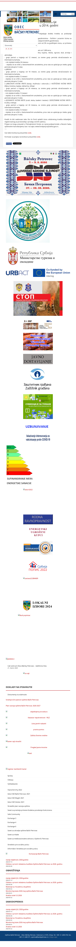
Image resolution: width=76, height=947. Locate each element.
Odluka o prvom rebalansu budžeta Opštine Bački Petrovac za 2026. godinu (34, 864)
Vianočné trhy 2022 (15, 790)
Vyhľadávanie (13, 784)
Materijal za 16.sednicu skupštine (18, 887)
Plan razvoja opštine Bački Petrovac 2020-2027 (23, 706)
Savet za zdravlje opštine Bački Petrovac (22, 831)
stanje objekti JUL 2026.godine (17, 860)
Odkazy (10, 780)
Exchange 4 (12, 822)
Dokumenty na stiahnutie (17, 695)
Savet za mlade (13, 835)
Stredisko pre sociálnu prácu (18, 845)
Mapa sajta (53, 937)
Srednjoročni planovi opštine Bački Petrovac (22, 700)
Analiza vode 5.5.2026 (14, 895)
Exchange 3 (12, 818)
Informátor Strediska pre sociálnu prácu (23, 849)
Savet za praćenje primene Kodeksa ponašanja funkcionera (30, 810)
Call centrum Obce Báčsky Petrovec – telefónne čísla (27, 667)
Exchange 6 (12, 826)
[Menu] (55, 14)
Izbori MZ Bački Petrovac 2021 (19, 794)
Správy (10, 776)
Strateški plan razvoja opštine (19, 806)
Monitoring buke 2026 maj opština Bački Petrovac (24, 891)
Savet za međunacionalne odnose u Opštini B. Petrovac (28, 839)
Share (9, 144)
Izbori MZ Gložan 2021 (16, 802)
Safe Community (14, 814)
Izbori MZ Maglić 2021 (16, 798)
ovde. (30, 133)
